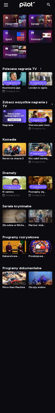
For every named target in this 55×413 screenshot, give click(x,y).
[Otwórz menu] (6, 4)
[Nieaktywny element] (14, 21)
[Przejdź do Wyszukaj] (49, 5)
